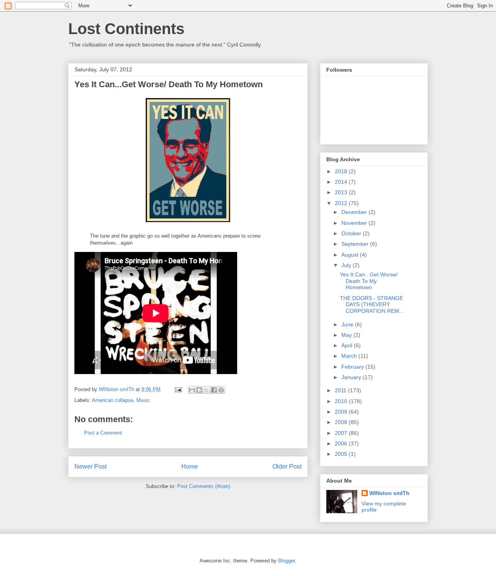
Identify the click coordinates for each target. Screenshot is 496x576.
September (355, 244)
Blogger (286, 561)
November (355, 223)
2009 (342, 412)
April (347, 345)
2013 (342, 192)
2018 (342, 171)
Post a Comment (103, 433)
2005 (342, 454)
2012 (342, 203)
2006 (342, 443)
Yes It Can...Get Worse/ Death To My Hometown (369, 281)
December (355, 212)
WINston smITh (389, 493)
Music (143, 400)
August (350, 255)
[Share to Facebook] (214, 390)
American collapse (112, 400)
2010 (342, 401)
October (352, 233)
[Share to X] (206, 390)
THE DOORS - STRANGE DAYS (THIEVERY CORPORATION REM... (372, 304)
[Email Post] (177, 389)
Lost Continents (126, 28)
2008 (342, 422)
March (349, 356)
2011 (341, 390)
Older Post (286, 466)
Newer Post (90, 466)
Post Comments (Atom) (203, 486)
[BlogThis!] (199, 390)
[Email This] (192, 390)
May (347, 335)
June (348, 324)
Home (189, 466)
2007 (342, 433)
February (353, 367)
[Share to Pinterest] (221, 390)
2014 (342, 182)
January (352, 377)
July (347, 265)
